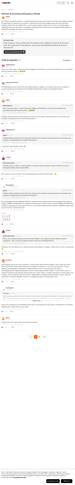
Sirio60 (8, 157)
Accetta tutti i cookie (53, 481)
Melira (8, 318)
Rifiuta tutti (67, 481)
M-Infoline (9, 260)
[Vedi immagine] (6, 216)
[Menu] (72, 3)
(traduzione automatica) (6, 31)
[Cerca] (68, 3)
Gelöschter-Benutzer (12, 82)
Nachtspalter (10, 185)
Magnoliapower (10, 65)
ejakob (8, 17)
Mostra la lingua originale (18, 31)
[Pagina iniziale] (6, 3)
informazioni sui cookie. (19, 477)
